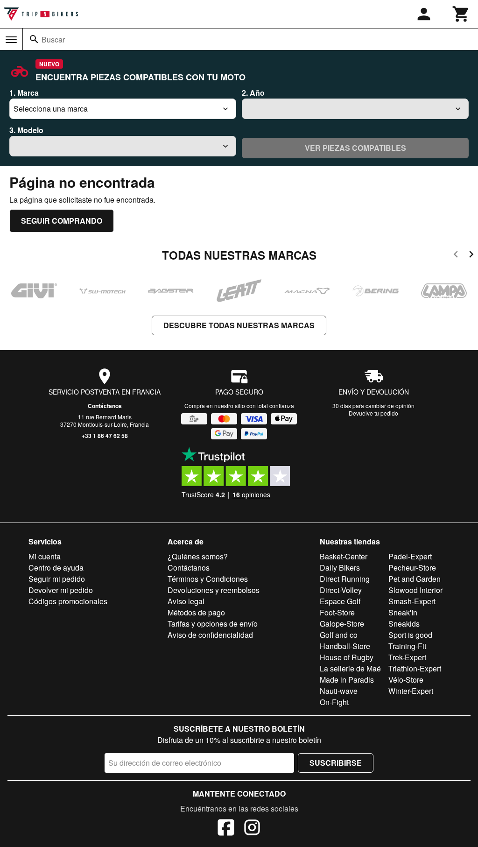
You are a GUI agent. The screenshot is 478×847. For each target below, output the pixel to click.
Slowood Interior (415, 590)
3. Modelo (26, 130)
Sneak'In (402, 612)
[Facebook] (226, 829)
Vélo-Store (405, 679)
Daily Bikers (340, 567)
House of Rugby (346, 657)
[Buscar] (34, 39)
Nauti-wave (339, 690)
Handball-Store (345, 646)
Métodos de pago (196, 612)
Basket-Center (343, 556)
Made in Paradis (347, 679)
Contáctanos (105, 405)
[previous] (456, 255)
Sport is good (410, 634)
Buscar (53, 39)
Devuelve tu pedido (373, 413)
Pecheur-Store (412, 567)
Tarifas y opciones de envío (213, 623)
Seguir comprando (61, 220)
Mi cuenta (44, 556)
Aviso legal (186, 601)
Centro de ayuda (56, 567)
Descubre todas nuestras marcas (239, 325)
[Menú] (11, 39)
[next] (471, 255)
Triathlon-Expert (414, 668)
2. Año (253, 92)
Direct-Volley (341, 590)
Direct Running (345, 578)
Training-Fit (407, 646)
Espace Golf (340, 601)
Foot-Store (337, 612)
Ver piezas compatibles (355, 147)
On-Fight (334, 702)
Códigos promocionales (67, 601)
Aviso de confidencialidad (210, 634)
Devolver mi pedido (60, 590)
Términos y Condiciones (208, 578)
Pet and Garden (414, 578)
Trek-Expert (407, 657)
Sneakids (404, 623)
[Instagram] (252, 829)
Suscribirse (335, 762)
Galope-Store (342, 623)
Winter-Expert (410, 690)
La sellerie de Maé (350, 668)
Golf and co (339, 634)
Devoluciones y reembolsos (214, 590)
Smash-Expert (412, 601)
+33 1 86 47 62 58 (105, 435)
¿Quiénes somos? (198, 556)
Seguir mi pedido (56, 578)
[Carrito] (461, 14)
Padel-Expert (410, 556)
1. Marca (24, 92)
